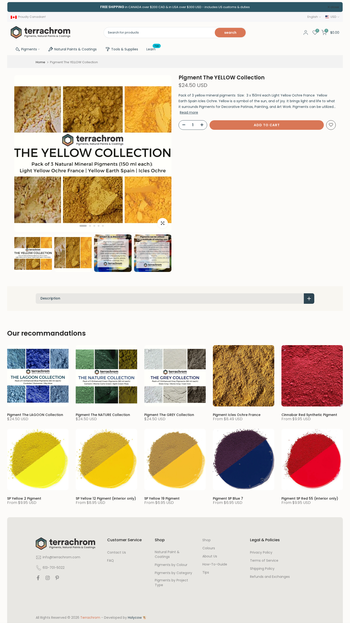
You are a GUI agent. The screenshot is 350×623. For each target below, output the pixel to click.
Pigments (29, 49)
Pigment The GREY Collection (169, 414)
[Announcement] (175, 7)
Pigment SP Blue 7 (228, 498)
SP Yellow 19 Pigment (162, 498)
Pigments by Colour (171, 565)
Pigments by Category (173, 573)
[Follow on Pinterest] (57, 579)
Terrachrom (90, 617)
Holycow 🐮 (137, 617)
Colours (208, 548)
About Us (209, 556)
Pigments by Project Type (171, 582)
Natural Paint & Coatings (167, 554)
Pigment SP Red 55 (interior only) (309, 498)
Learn (152, 49)
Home (40, 62)
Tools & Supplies (124, 49)
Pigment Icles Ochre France (236, 414)
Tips (205, 572)
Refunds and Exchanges (270, 577)
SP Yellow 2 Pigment (24, 498)
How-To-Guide (214, 564)
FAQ (110, 560)
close (17, 7)
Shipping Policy (262, 568)
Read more (189, 112)
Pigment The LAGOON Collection (35, 414)
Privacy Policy (261, 552)
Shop (206, 540)
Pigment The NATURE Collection (103, 414)
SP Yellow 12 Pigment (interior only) (106, 498)
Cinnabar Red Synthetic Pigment (309, 414)
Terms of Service (264, 560)
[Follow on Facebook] (38, 579)
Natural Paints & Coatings (75, 49)
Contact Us (116, 552)
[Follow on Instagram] (47, 579)
